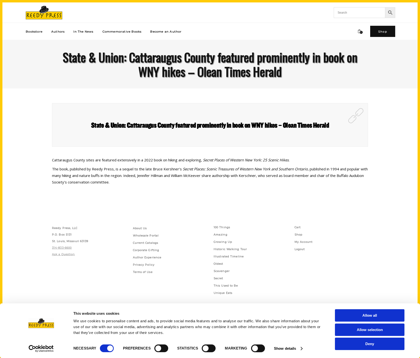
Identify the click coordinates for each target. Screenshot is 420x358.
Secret (218, 278)
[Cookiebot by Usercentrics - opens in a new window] (41, 348)
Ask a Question (63, 254)
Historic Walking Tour (230, 249)
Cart (298, 227)
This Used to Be (226, 285)
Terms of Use (143, 272)
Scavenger (222, 271)
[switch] (161, 348)
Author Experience (147, 257)
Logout (300, 249)
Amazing (221, 234)
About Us (140, 228)
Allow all (369, 315)
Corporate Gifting (146, 250)
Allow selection (370, 330)
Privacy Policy (144, 264)
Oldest (218, 263)
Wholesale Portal (146, 235)
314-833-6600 (62, 247)
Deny (369, 344)
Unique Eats (223, 293)
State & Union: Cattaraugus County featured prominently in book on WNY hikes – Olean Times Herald (210, 125)
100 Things (222, 227)
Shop (298, 234)
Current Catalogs (145, 242)
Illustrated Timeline (229, 256)
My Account (304, 242)
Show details (285, 348)
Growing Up (223, 242)
